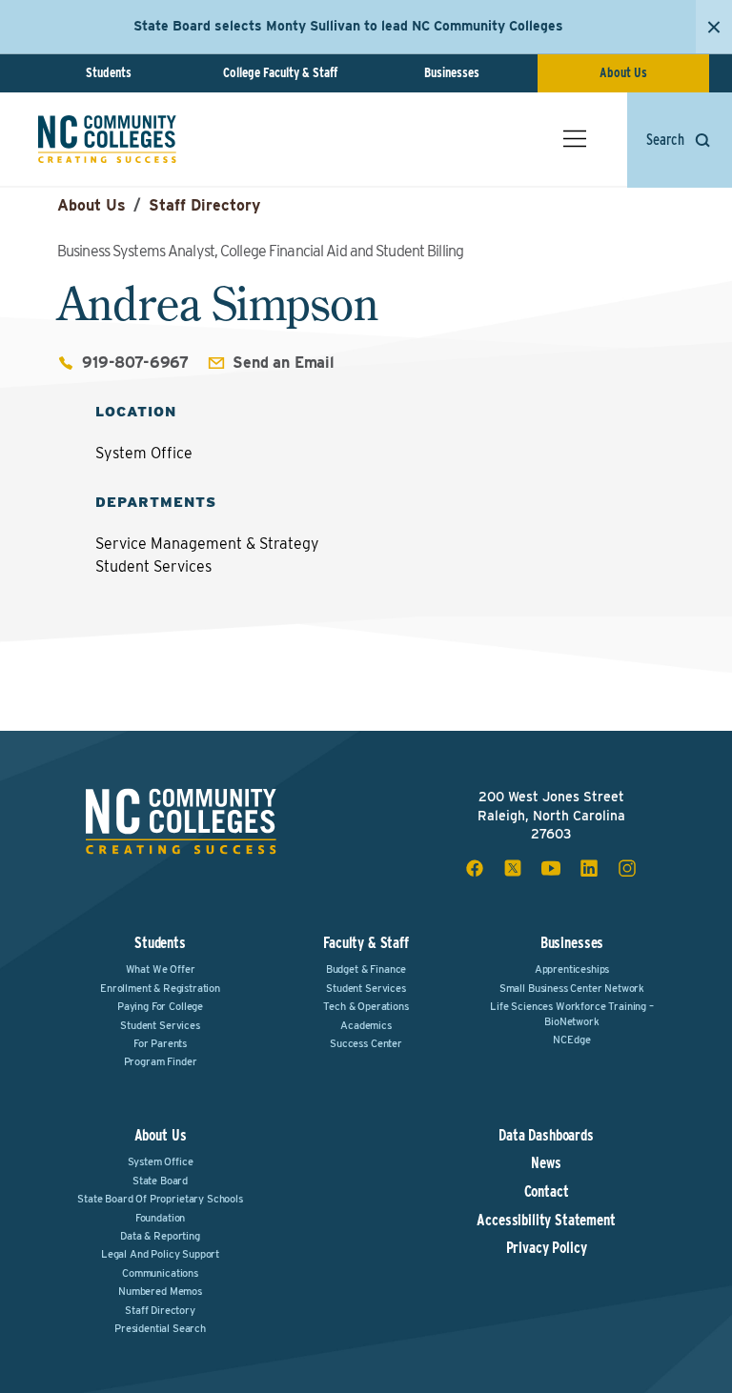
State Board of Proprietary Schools (160, 1198)
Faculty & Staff (366, 943)
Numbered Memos (160, 1291)
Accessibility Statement (546, 1220)
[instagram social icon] (627, 868)
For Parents (160, 1043)
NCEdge (571, 1039)
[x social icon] (512, 868)
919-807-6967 (135, 362)
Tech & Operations (365, 1006)
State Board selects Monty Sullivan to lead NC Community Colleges (348, 25)
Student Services (159, 1025)
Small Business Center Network (571, 988)
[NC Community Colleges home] (107, 139)
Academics (366, 1025)
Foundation (160, 1217)
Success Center (366, 1043)
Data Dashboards (546, 1135)
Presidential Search (160, 1328)
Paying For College (160, 1006)
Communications (160, 1273)
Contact (546, 1192)
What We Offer (160, 969)
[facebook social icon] (474, 868)
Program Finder (160, 1061)
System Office (160, 1161)
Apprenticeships (572, 969)
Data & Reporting (159, 1235)
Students (109, 72)
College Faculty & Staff (280, 72)
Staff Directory (204, 205)
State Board (160, 1180)
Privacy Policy (546, 1248)
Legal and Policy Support (160, 1254)
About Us (623, 72)
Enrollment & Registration (160, 988)
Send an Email (284, 362)
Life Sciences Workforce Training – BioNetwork (572, 1013)
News (545, 1163)
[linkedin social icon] (589, 868)
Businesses (451, 72)
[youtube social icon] (550, 868)
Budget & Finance (366, 969)
